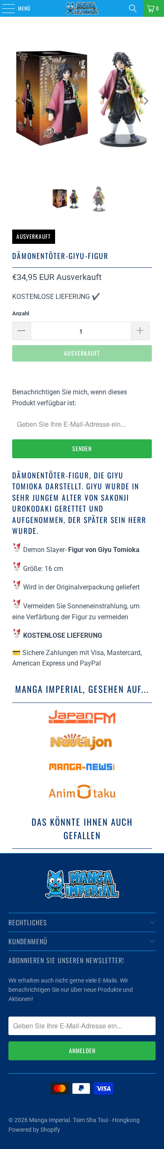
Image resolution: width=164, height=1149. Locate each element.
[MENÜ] (4, 8)
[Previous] (18, 100)
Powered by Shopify (34, 1129)
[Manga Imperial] (82, 8)
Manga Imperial (49, 1120)
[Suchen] (133, 8)
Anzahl (20, 313)
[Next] (145, 100)
